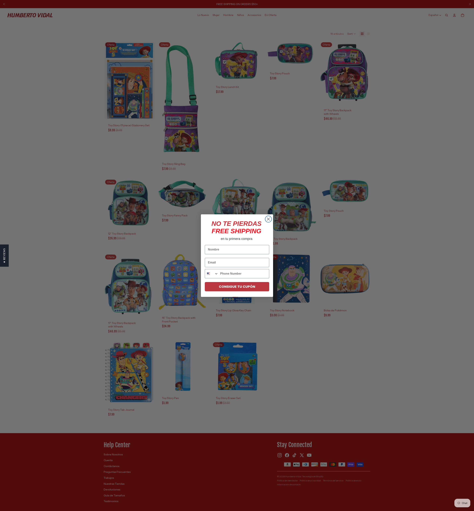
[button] (4, 255)
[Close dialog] (268, 219)
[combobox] (211, 273)
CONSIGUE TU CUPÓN (237, 286)
